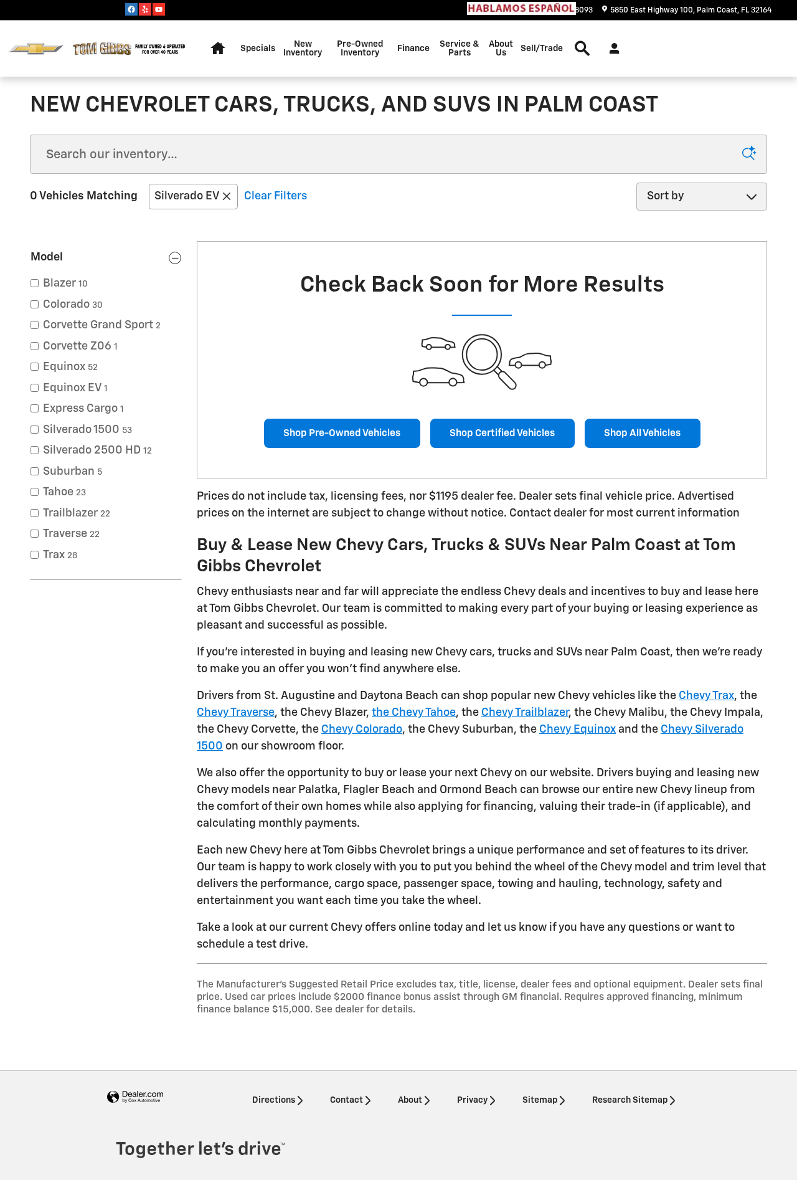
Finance (413, 48)
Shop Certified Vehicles (502, 433)
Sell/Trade (542, 48)
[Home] (35, 49)
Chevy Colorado (361, 729)
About (410, 1100)
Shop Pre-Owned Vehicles (341, 433)
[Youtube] (159, 9)
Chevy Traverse (236, 712)
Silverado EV (186, 196)
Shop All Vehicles (642, 433)
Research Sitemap (629, 1100)
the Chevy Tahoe (414, 712)
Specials (257, 48)
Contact (346, 1100)
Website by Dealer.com (135, 1097)
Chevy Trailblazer (524, 712)
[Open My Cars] (611, 48)
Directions (273, 1100)
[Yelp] (145, 9)
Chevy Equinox (577, 729)
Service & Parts (459, 48)
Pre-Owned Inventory (360, 48)
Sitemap (539, 1100)
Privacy (472, 1100)
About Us (501, 48)
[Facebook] (131, 9)
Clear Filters (275, 196)
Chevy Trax (706, 696)
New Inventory (302, 48)
